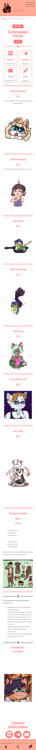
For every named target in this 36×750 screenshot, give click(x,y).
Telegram (25, 59)
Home (5, 18)
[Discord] (9, 734)
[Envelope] (26, 734)
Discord (10, 59)
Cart (27, 745)
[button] (18, 26)
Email (10, 76)
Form (25, 76)
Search (18, 747)
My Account (6, 747)
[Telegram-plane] (18, 734)
